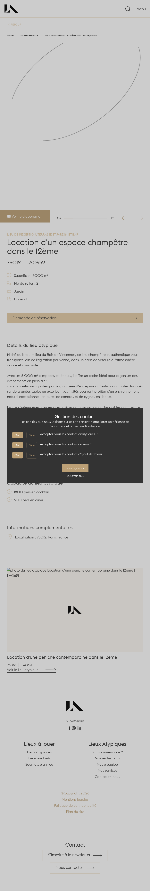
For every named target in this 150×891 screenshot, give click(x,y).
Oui (17, 435)
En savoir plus (75, 476)
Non (32, 435)
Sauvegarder (75, 468)
